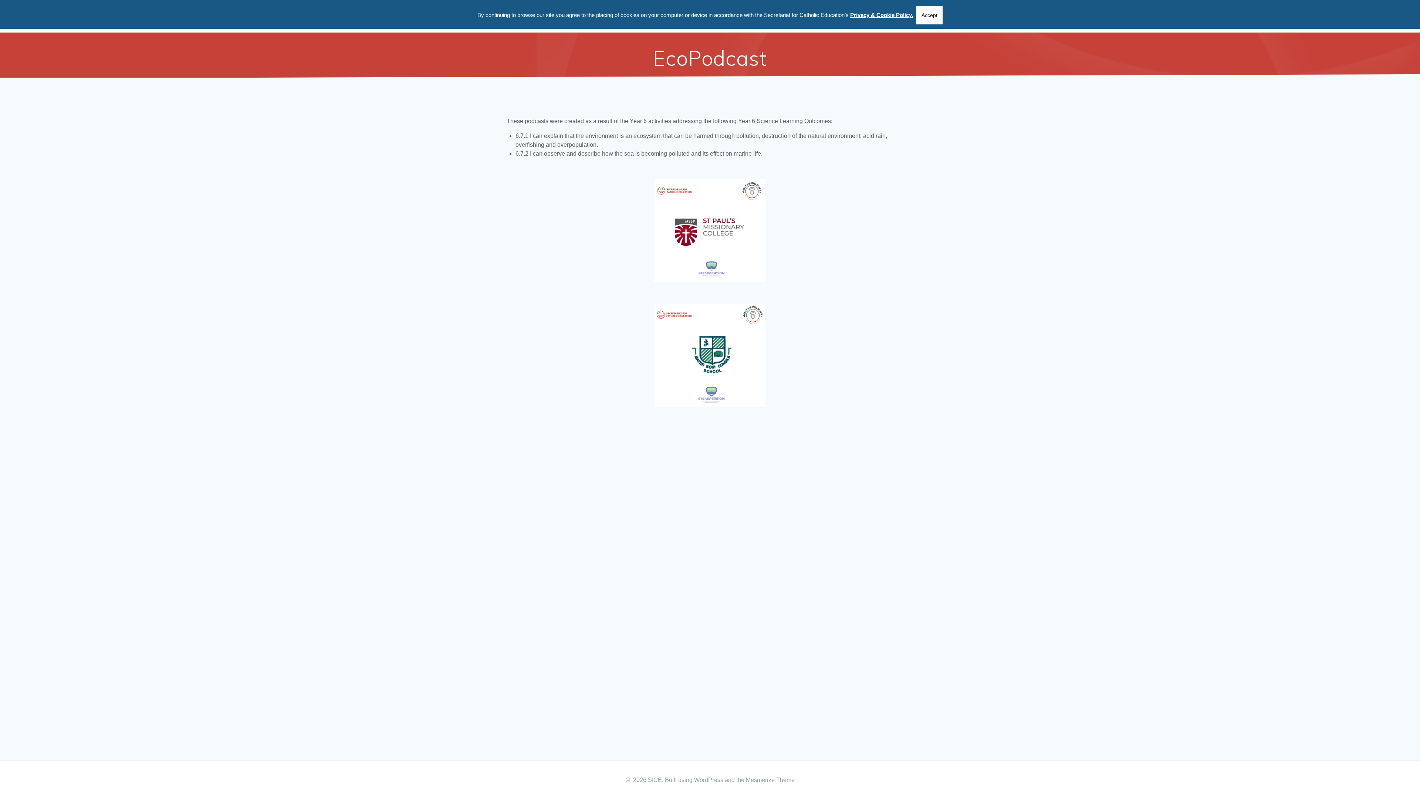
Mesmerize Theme (770, 780)
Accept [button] (929, 15)
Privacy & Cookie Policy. (881, 15)
